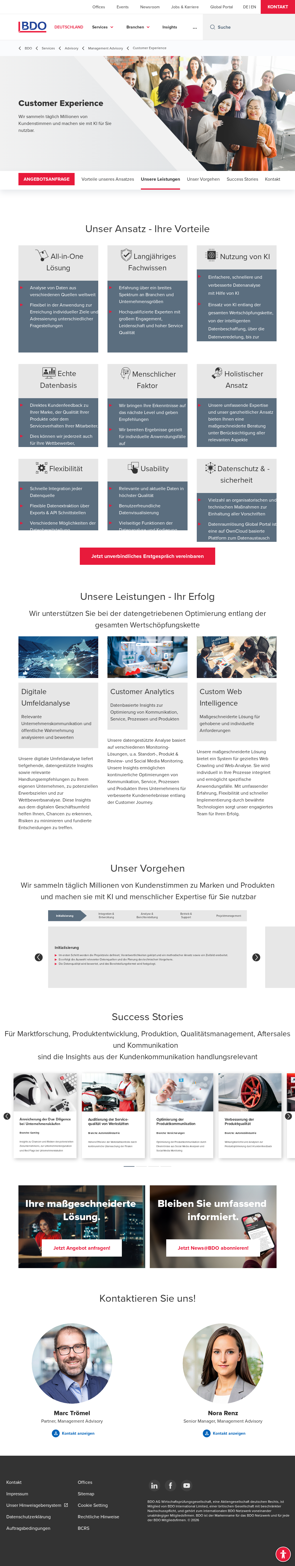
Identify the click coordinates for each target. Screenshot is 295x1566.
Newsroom (150, 7)
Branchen (135, 27)
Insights (169, 27)
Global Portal (221, 7)
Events (123, 7)
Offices (98, 7)
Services (100, 27)
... (195, 27)
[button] (278, 7)
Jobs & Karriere (185, 7)
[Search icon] (212, 27)
